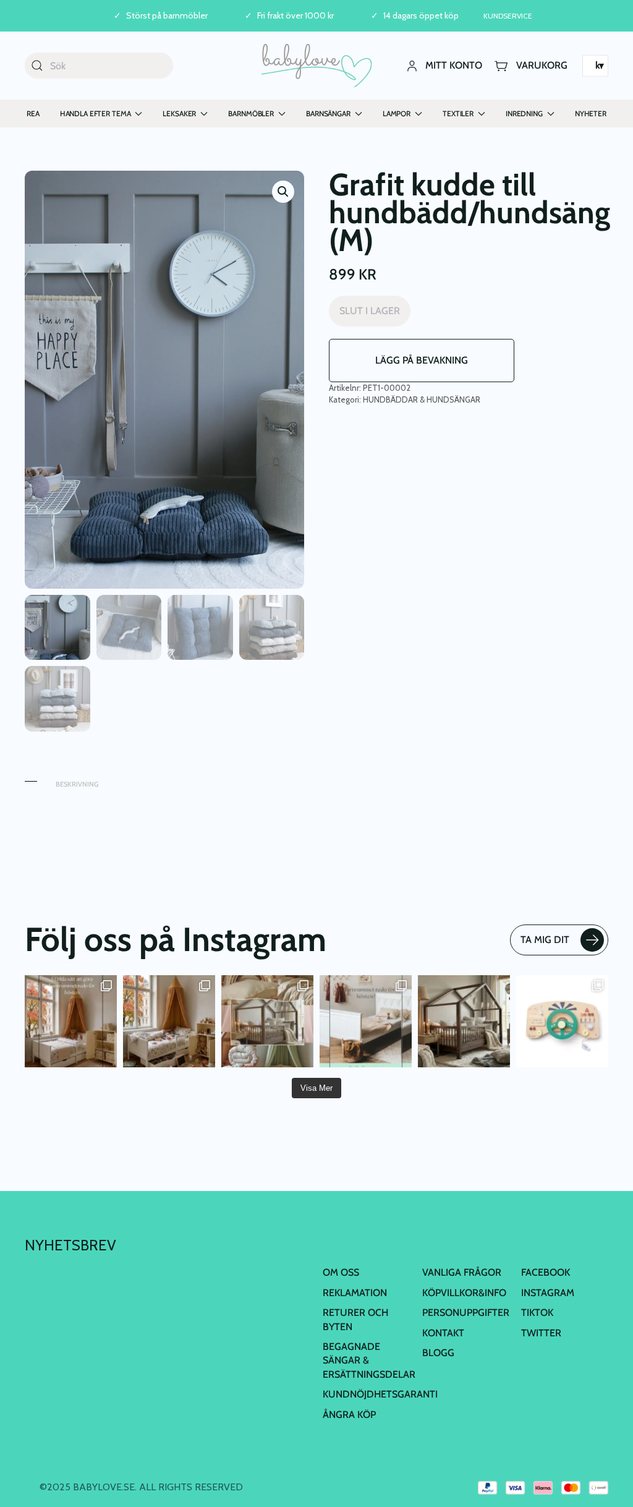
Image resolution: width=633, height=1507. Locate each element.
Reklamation (355, 1293)
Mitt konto (453, 65)
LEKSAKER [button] (179, 113)
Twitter (541, 1333)
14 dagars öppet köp (421, 15)
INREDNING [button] (524, 113)
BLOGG (438, 1353)
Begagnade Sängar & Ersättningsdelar (369, 1360)
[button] (283, 192)
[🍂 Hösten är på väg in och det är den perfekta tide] (267, 1021)
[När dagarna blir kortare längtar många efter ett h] (71, 1021)
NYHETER (590, 113)
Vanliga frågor (461, 1272)
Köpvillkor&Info (464, 1293)
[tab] (31, 778)
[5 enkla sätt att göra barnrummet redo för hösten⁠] (366, 1021)
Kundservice (507, 15)
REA (33, 113)
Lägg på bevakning (421, 360)
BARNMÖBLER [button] (251, 113)
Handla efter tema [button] (95, 113)
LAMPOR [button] (396, 113)
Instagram (547, 1293)
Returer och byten (355, 1319)
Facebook (545, 1272)
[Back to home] (316, 65)
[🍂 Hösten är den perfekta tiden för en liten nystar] (169, 1021)
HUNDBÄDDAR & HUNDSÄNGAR (421, 399)
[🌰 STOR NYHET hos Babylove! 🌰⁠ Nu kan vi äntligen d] (464, 1021)
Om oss (341, 1272)
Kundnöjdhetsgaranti (380, 1394)
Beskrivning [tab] (77, 784)
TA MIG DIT (544, 940)
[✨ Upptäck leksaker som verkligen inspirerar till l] (562, 1021)
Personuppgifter (465, 1312)
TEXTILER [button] (458, 113)
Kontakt (443, 1333)
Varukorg (541, 65)
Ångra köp (349, 1414)
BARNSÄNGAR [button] (328, 113)
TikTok (537, 1312)
